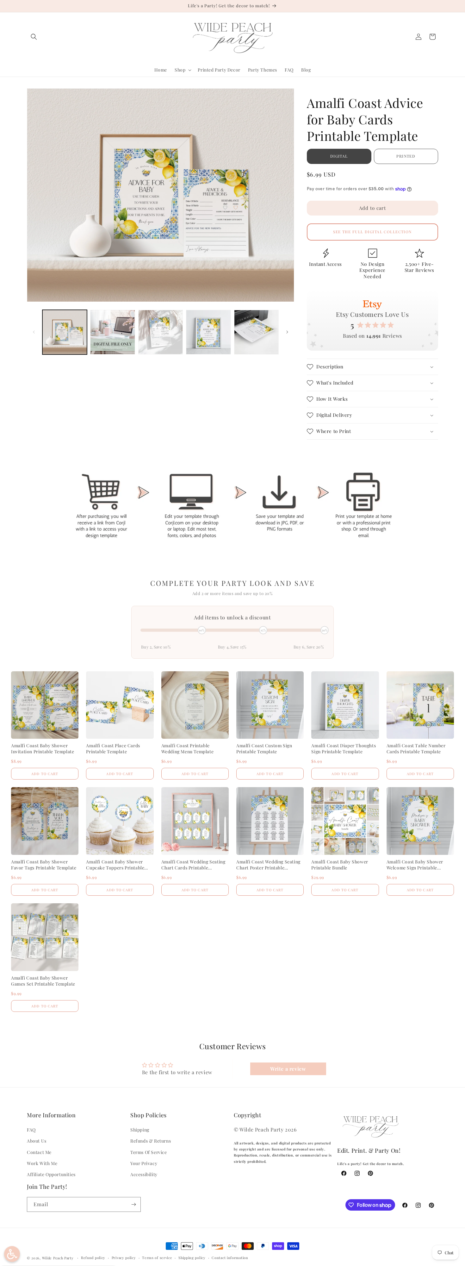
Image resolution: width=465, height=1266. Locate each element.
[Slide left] (34, 332)
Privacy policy (124, 1257)
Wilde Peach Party (58, 1258)
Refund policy (93, 1257)
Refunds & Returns (150, 1141)
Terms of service (157, 1257)
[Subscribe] (133, 1204)
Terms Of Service (148, 1152)
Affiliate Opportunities (51, 1174)
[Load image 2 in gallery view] (112, 332)
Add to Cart (44, 773)
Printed (405, 156)
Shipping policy (192, 1257)
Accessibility (144, 1174)
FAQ (31, 1130)
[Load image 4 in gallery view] (208, 332)
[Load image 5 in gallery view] (256, 332)
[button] (34, 37)
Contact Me (39, 1152)
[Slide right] (287, 332)
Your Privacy (143, 1163)
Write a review (288, 1068)
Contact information (230, 1257)
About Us (36, 1141)
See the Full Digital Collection (372, 231)
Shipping (139, 1130)
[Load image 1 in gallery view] (64, 332)
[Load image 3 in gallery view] (160, 332)
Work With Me (42, 1163)
